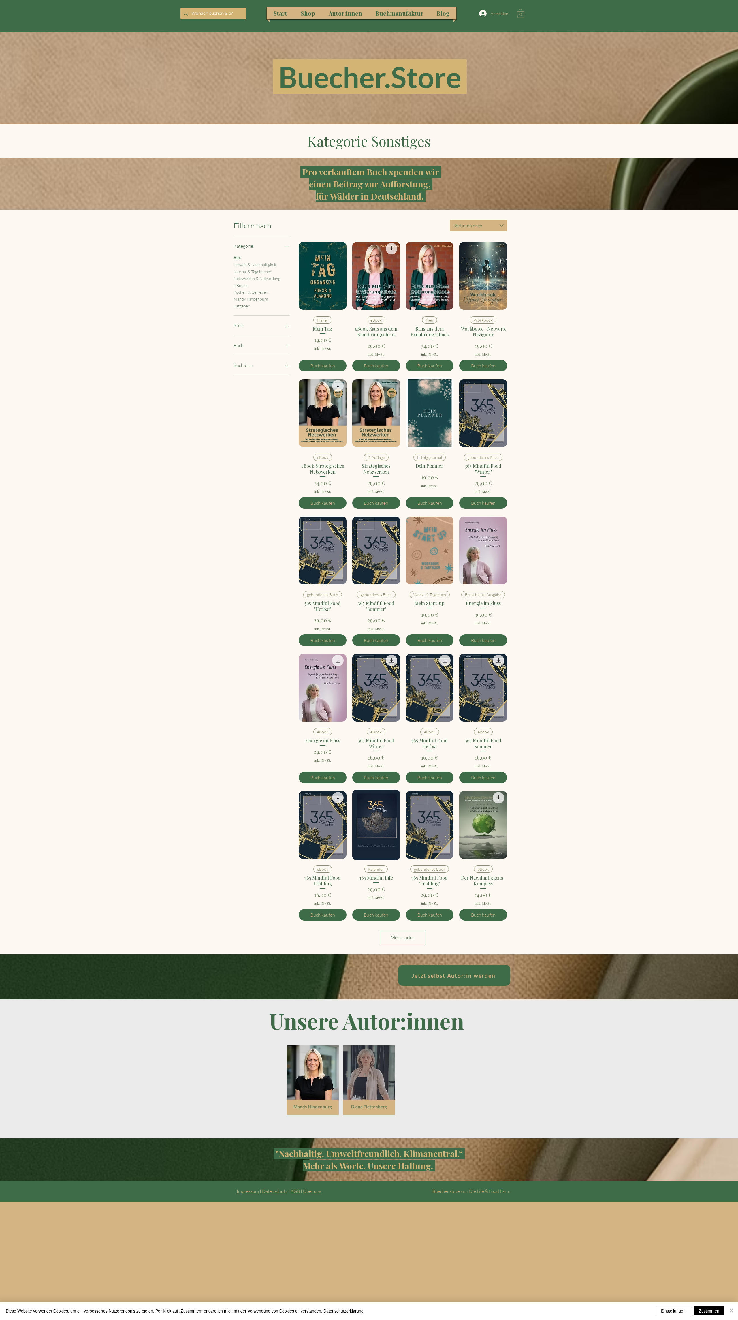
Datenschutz (274, 1191)
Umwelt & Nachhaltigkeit (255, 264)
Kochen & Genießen (251, 292)
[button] (520, 13)
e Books (240, 285)
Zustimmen (709, 1311)
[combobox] (478, 225)
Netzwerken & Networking (257, 278)
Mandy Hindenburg (251, 298)
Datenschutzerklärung (343, 1311)
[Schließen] (731, 1310)
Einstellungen (673, 1311)
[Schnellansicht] (323, 276)
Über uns (312, 1191)
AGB (295, 1191)
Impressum (248, 1191)
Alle (237, 257)
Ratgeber (242, 305)
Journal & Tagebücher (253, 271)
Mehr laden (402, 937)
